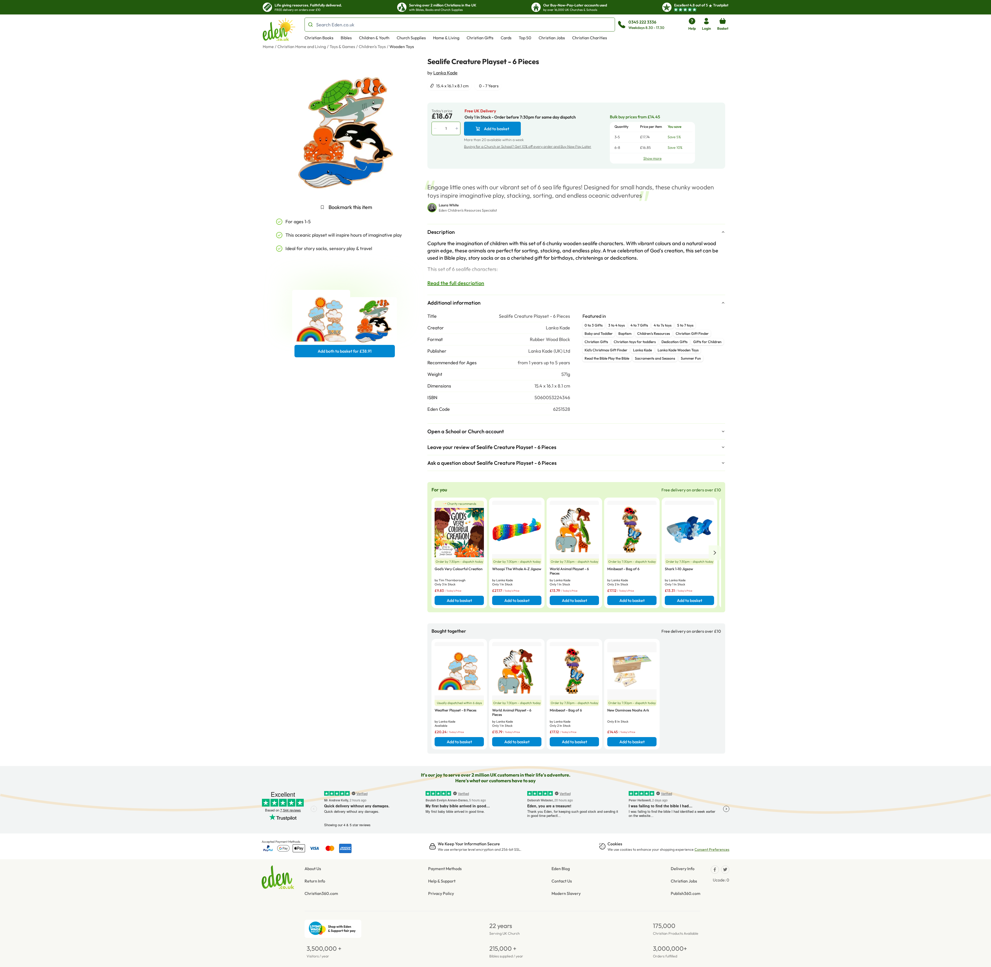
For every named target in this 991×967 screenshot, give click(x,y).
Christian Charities (589, 37)
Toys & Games (342, 46)
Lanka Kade (445, 73)
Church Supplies (411, 37)
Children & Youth (374, 37)
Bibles (346, 37)
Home (268, 46)
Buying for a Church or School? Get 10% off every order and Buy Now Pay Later (527, 146)
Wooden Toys (401, 46)
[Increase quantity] (457, 128)
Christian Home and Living (301, 46)
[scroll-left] (715, 552)
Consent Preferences (711, 849)
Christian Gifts (480, 37)
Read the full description (455, 283)
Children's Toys (372, 46)
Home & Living (446, 37)
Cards (506, 37)
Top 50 (525, 37)
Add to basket (496, 128)
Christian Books (319, 37)
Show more (652, 158)
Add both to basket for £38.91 (345, 351)
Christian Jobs (552, 37)
